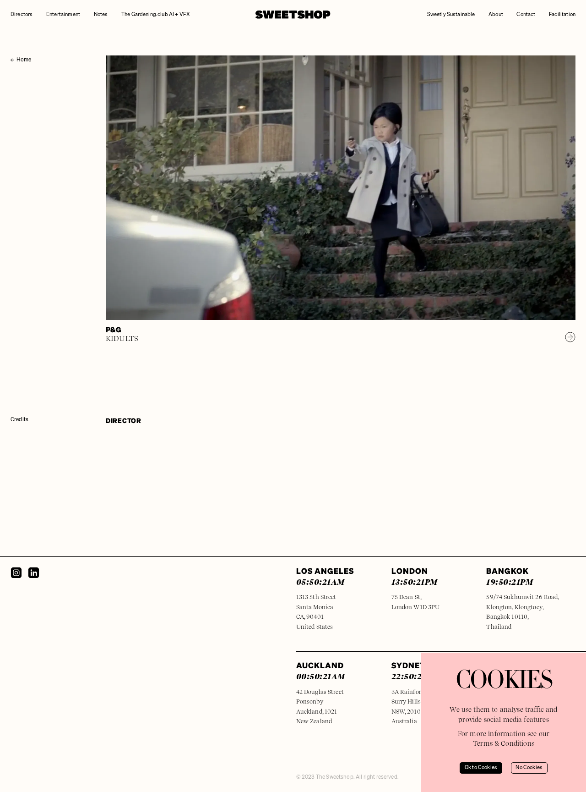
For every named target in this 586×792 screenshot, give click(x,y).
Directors (22, 14)
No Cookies (529, 767)
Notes (101, 14)
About (495, 14)
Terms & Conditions (503, 743)
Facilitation (562, 14)
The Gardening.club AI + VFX (155, 14)
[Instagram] (16, 572)
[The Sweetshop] (293, 14)
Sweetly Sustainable (451, 14)
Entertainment (63, 14)
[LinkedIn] (33, 572)
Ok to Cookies (481, 767)
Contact (525, 14)
